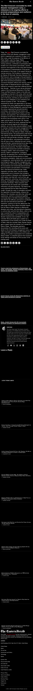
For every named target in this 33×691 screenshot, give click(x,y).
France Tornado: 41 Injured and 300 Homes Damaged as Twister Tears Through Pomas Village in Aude (16, 425)
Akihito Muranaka (7, 404)
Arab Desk (4, 17)
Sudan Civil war (4, 667)
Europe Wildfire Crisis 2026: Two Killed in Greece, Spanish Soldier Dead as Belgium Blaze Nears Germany (16, 475)
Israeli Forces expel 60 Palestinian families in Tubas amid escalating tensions (15, 296)
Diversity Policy (4, 679)
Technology (3, 654)
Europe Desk (6, 575)
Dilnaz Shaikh (6, 602)
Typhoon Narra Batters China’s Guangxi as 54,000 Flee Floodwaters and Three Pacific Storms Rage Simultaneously (16, 401)
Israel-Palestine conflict (6, 669)
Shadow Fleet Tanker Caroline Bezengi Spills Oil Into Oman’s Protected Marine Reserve (16, 547)
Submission (3, 683)
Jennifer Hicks (6, 524)
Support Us (3, 681)
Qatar (9, 52)
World (2, 648)
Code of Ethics (4, 677)
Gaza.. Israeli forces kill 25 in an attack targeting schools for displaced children (13, 322)
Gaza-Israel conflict (5, 665)
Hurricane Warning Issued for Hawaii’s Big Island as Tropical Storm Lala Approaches (15, 600)
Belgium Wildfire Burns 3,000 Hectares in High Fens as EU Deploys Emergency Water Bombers (16, 498)
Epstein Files (4, 659)
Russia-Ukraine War (5, 661)
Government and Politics (6, 652)
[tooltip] (2, 42)
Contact (2, 685)
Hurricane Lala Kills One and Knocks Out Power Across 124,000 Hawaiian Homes (16, 523)
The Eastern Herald (10, 634)
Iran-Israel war (4, 663)
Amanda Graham (6, 427)
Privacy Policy (4, 673)
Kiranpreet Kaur (7, 454)
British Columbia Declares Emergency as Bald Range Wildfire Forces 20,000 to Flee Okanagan (15, 626)
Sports (2, 656)
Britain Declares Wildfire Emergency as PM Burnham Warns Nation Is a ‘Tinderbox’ (15, 573)
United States (4, 646)
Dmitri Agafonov (7, 549)
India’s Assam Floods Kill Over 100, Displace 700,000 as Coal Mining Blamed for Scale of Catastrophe (16, 452)
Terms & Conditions (5, 675)
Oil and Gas (3, 650)
